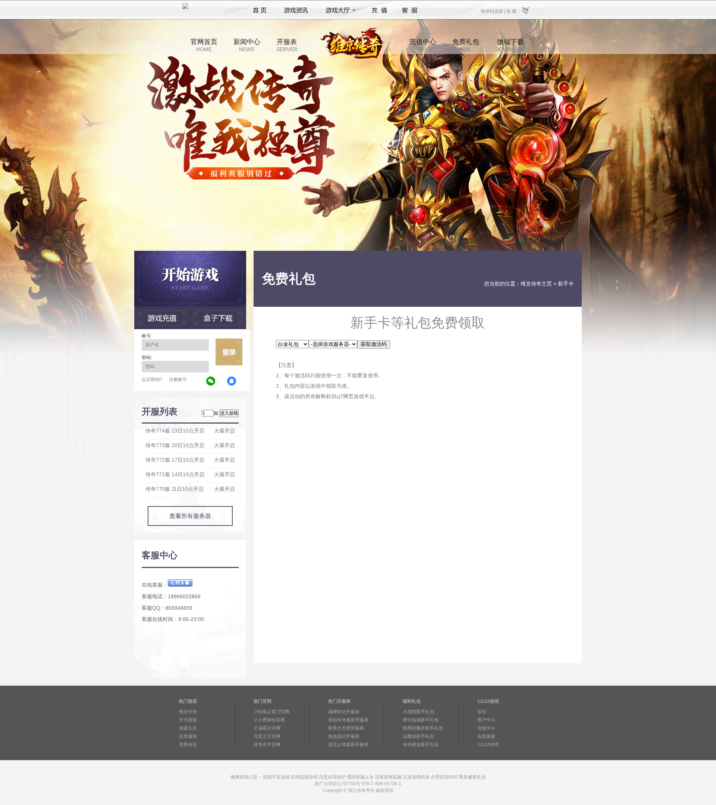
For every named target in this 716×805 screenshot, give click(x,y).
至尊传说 (188, 744)
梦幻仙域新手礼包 (421, 720)
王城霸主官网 (267, 728)
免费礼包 (465, 45)
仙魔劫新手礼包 (418, 736)
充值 (379, 10)
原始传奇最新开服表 (348, 720)
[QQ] (232, 381)
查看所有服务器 (190, 516)
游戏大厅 (339, 10)
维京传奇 (188, 711)
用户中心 (486, 720)
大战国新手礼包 (418, 711)
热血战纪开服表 (343, 736)
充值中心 (422, 45)
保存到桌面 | (493, 10)
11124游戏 (488, 744)
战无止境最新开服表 (348, 744)
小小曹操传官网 (269, 720)
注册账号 (178, 379)
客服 (410, 10)
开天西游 (188, 720)
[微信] (211, 381)
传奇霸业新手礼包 (421, 744)
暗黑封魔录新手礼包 (423, 728)
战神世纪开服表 (343, 711)
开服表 (286, 45)
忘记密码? (152, 379)
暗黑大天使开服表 (346, 728)
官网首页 (204, 45)
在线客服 (486, 736)
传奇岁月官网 (267, 744)
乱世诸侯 (188, 736)
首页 (259, 10)
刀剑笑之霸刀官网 (271, 711)
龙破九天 (188, 728)
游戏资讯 (296, 10)
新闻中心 (246, 45)
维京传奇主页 (536, 284)
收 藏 (511, 10)
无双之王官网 (267, 736)
